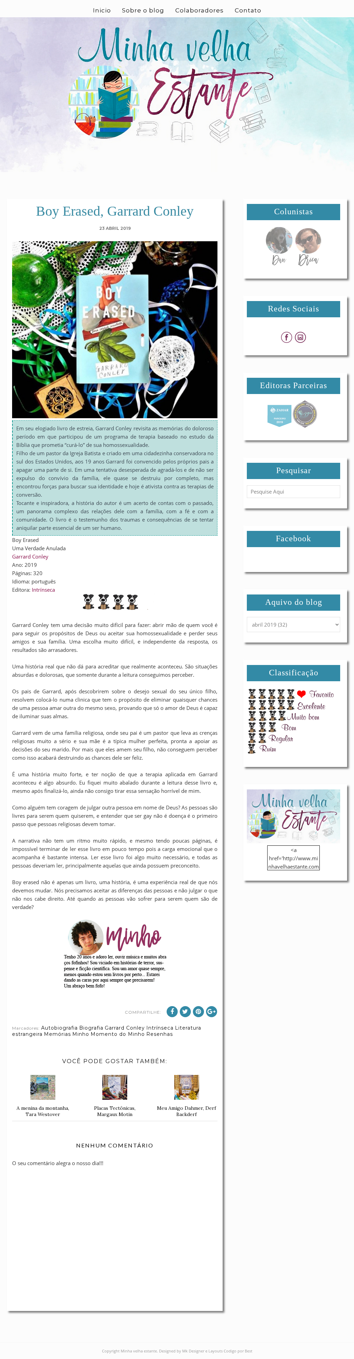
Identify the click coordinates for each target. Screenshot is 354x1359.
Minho (80, 1034)
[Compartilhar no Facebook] (172, 1011)
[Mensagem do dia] (279, 264)
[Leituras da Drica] (308, 264)
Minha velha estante (139, 1350)
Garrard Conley (30, 556)
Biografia (91, 1028)
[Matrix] (279, 425)
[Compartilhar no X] (185, 1011)
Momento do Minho (118, 1034)
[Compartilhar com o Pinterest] (198, 1011)
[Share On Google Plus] (211, 1011)
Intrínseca (43, 589)
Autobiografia (59, 1028)
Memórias (57, 1034)
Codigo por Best (238, 1350)
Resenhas (159, 1034)
